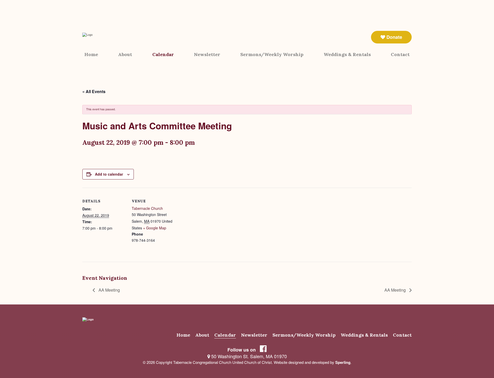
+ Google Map (154, 227)
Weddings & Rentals (347, 54)
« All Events (93, 91)
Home (91, 54)
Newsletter (207, 54)
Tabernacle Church (147, 208)
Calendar (163, 54)
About (125, 54)
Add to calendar (109, 174)
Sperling (342, 362)
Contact (400, 54)
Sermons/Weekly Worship (271, 54)
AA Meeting (109, 290)
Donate (393, 37)
